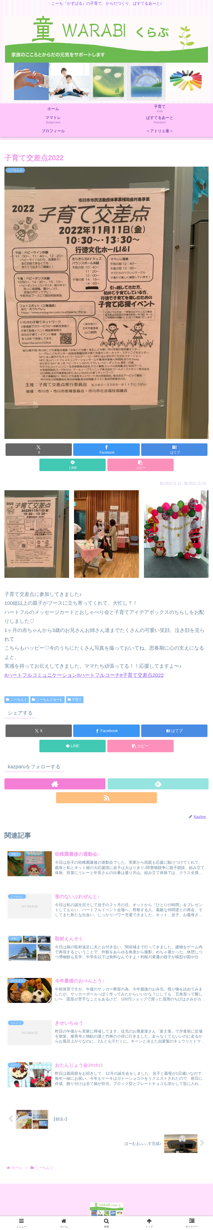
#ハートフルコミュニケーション (40, 675)
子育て (77, 700)
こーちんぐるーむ (49, 700)
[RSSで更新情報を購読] (106, 797)
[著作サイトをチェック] (54, 783)
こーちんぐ (19, 700)
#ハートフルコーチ (98, 675)
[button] (140, 465)
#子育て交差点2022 (142, 675)
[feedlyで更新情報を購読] (158, 783)
